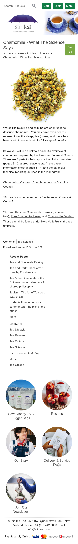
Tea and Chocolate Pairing (26, 262)
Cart (46, 5)
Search (33, 5)
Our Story (21, 460)
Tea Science (25, 241)
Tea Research (18, 335)
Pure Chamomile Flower (26, 216)
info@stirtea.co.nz (39, 529)
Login (57, 5)
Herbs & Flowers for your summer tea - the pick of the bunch (27, 306)
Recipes (57, 413)
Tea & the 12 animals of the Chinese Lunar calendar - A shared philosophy (27, 282)
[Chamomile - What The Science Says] (39, 121)
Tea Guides (17, 364)
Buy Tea (70, 49)
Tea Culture (17, 341)
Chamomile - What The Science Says (26, 57)
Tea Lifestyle (17, 329)
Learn (20, 53)
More (13, 316)
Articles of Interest (38, 53)
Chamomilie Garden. (61, 216)
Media (13, 359)
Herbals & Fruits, (51, 221)
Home (9, 53)
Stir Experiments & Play (24, 353)
